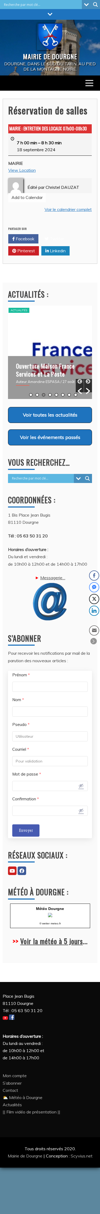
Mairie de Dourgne (25, 1156)
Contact (10, 1090)
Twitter (56, 238)
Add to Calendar (27, 197)
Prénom (21, 674)
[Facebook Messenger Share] (94, 587)
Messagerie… (52, 577)
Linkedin (57, 250)
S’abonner (12, 1083)
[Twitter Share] (94, 599)
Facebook (24, 238)
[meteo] (50, 915)
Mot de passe (26, 774)
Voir (50, 415)
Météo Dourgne (50, 908)
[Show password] (81, 785)
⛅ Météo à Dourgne (22, 1097)
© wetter (44, 923)
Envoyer (26, 830)
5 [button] (56, 395)
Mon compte (15, 1075)
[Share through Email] (94, 630)
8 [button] (75, 395)
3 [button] (43, 395)
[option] (50, 352)
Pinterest (25, 250)
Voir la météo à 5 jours (51, 941)
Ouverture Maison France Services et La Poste (45, 370)
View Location (22, 170)
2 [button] (37, 395)
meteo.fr (56, 923)
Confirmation (25, 798)
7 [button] (69, 395)
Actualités (19, 310)
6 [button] (63, 395)
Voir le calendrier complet (68, 209)
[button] (80, 385)
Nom (18, 699)
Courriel (20, 749)
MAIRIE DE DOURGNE (50, 56)
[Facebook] (22, 870)
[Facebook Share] (94, 575)
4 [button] (50, 395)
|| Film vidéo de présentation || (31, 1112)
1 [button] (31, 395)
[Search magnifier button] (95, 4)
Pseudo (21, 724)
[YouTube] (12, 870)
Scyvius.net (82, 1156)
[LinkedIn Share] (94, 611)
